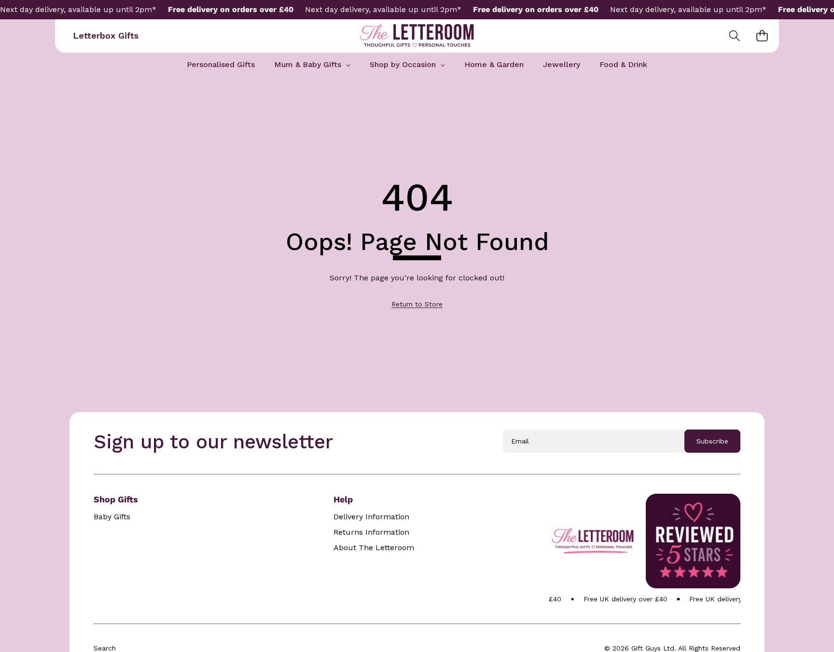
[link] (417, 304)
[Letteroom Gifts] (417, 36)
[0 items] (762, 36)
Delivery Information (371, 517)
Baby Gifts (112, 517)
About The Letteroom (374, 548)
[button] (734, 36)
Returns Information (371, 532)
